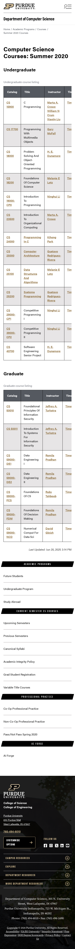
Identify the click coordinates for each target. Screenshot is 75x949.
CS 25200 (10, 294)
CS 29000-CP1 (10, 314)
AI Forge (37, 743)
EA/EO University (30, 931)
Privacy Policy (53, 935)
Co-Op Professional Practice (20, 709)
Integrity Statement (52, 931)
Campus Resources (18, 858)
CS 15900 (10, 104)
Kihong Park (51, 239)
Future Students (13, 576)
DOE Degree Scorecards (31, 935)
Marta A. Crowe (52, 104)
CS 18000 (10, 154)
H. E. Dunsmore (54, 154)
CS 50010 (10, 408)
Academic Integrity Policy (19, 662)
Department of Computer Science (28, 18)
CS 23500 (10, 217)
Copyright (12, 928)
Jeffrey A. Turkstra (51, 408)
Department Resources (21, 875)
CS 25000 (10, 253)
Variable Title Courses (16, 687)
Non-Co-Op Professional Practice (24, 721)
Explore (11, 866)
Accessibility (12, 931)
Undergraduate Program (18, 589)
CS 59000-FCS (10, 496)
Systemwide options (13, 842)
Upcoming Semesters (16, 623)
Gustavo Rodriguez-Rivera (54, 255)
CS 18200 (10, 180)
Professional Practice (37, 696)
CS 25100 (10, 272)
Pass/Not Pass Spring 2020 (20, 734)
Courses (41, 29)
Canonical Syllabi (14, 649)
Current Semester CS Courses (37, 611)
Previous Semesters (15, 636)
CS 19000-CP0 (10, 200)
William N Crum (53, 113)
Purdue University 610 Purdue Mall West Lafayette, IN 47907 (16, 820)
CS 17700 (12, 129)
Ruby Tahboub (51, 494)
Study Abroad (11, 602)
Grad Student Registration (19, 674)
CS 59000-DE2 (10, 478)
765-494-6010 (12, 831)
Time (70, 102)
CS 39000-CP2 (10, 333)
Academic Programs (24, 29)
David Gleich (50, 530)
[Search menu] (67, 6)
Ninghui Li (53, 196)
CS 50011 (12, 429)
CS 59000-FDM (10, 514)
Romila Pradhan (51, 457)
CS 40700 (10, 349)
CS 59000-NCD (10, 532)
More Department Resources (24, 883)
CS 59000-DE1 (10, 459)
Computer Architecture (32, 253)
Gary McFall (51, 131)
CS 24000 (10, 239)
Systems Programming (32, 294)
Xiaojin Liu (53, 119)
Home (6, 29)
